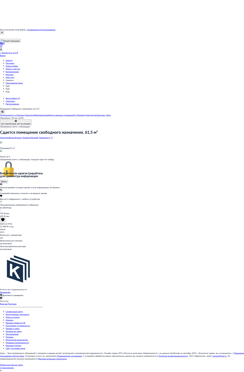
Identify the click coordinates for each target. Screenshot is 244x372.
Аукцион (9, 320)
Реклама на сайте (14, 331)
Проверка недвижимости (17, 342)
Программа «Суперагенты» (18, 325)
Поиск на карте (13, 317)
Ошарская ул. (45, 137)
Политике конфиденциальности (173, 356)
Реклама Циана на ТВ (15, 322)
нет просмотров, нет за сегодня (15, 123)
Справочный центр (14, 311)
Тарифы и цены (12, 328)
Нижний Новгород (30, 137)
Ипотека (9, 74)
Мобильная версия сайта (11, 365)
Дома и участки (13, 68)
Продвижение (12, 334)
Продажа (10, 63)
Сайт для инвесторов (15, 348)
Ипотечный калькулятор (17, 339)
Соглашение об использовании (41, 29)
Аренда (9, 60)
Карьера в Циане (13, 345)
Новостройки (12, 66)
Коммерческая (12, 71)
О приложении (7, 367)
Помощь (9, 337)
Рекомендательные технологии (52, 358)
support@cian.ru (219, 356)
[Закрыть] (2, 32)
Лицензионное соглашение (69, 356)
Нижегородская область (11, 137)
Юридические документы (17, 314)
